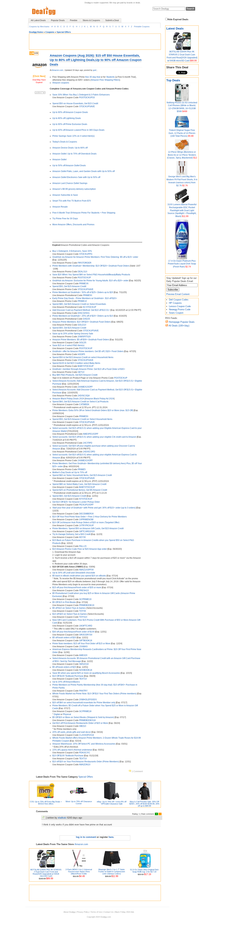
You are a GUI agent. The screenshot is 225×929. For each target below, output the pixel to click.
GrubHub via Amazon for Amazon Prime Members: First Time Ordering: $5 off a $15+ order (95, 257)
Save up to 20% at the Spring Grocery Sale (72, 333)
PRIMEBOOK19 (86, 605)
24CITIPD (87, 443)
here (111, 837)
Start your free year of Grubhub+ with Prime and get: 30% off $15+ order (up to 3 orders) (94, 507)
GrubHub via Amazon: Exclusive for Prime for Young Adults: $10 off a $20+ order (90, 280)
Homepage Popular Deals (181, 322)
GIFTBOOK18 (85, 640)
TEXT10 (83, 679)
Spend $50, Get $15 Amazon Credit (69, 286)
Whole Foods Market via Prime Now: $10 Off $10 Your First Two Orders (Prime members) (94, 693)
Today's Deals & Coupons (64, 142)
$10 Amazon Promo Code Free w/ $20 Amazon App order (79, 549)
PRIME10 (82, 301)
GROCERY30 (85, 635)
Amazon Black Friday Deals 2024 (68, 398)
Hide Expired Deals (178, 19)
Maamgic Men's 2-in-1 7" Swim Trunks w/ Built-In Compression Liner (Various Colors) (111, 871)
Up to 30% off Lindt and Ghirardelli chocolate (73, 572)
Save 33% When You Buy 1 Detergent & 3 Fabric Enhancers (81, 94)
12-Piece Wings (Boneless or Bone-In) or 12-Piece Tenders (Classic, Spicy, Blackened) (181, 155)
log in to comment (86, 837)
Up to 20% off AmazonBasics (66, 682)
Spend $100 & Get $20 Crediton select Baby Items (76, 363)
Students (110, 77)
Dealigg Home (36, 32)
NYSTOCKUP (85, 499)
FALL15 (82, 546)
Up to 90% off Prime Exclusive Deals (69, 124)
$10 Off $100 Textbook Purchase (67, 676)
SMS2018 (84, 664)
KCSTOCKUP (89, 307)
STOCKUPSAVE (87, 106)
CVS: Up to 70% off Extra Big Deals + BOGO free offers (46, 803)
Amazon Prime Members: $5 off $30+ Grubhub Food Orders (80, 339)
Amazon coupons (60, 83)
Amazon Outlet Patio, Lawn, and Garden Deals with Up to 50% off (83, 171)
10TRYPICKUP (86, 525)
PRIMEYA (83, 283)
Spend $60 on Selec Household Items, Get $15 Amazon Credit (82, 475)
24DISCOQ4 (84, 395)
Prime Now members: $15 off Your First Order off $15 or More (81, 643)
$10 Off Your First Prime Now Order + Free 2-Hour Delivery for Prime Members (89, 516)
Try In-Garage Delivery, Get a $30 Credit (71, 534)
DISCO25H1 (84, 313)
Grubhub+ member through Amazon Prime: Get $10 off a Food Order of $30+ (88, 369)
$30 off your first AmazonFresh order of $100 (73, 632)
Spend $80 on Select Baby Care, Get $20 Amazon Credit (79, 484)
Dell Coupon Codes (178, 299)
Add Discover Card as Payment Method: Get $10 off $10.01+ (81, 310)
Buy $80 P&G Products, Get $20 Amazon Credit (74, 375)
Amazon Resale (60, 207)
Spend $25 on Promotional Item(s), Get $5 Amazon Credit (79, 490)
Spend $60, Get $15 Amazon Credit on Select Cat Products (80, 401)
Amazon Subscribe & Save (65, 195)
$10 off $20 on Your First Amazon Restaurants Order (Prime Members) (85, 761)
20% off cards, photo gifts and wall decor (71, 732)
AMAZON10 (84, 764)
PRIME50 (87, 295)
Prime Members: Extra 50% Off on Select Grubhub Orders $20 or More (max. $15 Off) (92, 410)
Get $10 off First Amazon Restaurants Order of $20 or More (80, 723)
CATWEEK (84, 404)
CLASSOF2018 (86, 735)
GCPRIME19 (85, 599)
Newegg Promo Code (179, 309)
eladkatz (62, 817)
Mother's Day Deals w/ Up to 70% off (69, 472)
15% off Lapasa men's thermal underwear (72, 750)
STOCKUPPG (85, 254)
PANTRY (83, 691)
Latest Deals (175, 28)
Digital (57, 714)
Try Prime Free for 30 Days (65, 218)
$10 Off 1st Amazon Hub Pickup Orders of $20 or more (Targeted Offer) (85, 522)
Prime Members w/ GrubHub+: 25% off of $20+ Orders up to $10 (82, 316)
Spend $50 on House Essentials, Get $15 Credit (75, 103)
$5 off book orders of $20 (64, 637)
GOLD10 (82, 325)
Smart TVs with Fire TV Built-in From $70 (71, 201)
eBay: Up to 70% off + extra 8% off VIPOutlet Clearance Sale (111, 803)
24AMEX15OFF (85, 387)
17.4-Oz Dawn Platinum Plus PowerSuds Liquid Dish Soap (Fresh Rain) (182, 264)
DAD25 (86, 319)
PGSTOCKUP (84, 277)
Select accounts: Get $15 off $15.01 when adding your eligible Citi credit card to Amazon (94, 437)
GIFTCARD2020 (87, 531)
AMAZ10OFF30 (86, 570)
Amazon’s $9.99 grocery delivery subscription (74, 189)
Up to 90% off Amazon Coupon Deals (70, 112)
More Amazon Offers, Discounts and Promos (73, 224)
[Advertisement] (95, 42)
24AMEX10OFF (85, 460)
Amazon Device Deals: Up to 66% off (70, 148)
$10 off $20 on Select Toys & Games (69, 614)
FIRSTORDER (84, 263)
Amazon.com (57, 70)
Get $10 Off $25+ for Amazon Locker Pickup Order (76, 502)
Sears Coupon (176, 312)
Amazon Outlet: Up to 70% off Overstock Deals (74, 153)
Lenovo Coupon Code (180, 306)
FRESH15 (84, 590)
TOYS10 (83, 617)
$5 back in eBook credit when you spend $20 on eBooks (79, 575)
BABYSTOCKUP (86, 366)
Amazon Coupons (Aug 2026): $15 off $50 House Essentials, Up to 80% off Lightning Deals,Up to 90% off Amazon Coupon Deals (96, 60)
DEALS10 (82, 271)
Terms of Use (96, 912)
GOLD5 (82, 342)
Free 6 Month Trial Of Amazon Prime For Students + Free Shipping (83, 213)
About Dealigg (69, 912)
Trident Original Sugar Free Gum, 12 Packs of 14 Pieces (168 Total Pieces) (182, 133)
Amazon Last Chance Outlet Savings (69, 183)
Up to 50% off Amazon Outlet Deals (69, 165)
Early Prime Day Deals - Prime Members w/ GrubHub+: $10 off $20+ (84, 298)
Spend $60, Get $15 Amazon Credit (69, 496)
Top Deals (173, 80)
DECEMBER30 (86, 513)
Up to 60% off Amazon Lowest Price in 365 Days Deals (78, 130)
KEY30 (82, 537)
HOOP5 (81, 354)
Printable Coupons (142, 26)
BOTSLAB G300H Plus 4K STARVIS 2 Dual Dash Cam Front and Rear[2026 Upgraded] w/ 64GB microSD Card (45, 873)
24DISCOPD (89, 451)
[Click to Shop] (39, 73)
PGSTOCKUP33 (87, 97)
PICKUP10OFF (86, 505)
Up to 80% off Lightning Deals (66, 118)
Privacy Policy (83, 912)
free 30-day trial (92, 77)
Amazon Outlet (59, 159)
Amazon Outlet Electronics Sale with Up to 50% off (76, 177)
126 (31, 53)
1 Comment (137, 771)
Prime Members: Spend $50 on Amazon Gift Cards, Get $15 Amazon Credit (88, 528)
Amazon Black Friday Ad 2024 (99, 398)
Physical (67, 714)
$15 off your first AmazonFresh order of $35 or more (76, 587)
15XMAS (83, 646)
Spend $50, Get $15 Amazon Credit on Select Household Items (82, 419)
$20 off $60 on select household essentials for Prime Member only (83, 702)
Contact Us (108, 912)
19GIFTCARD (85, 626)
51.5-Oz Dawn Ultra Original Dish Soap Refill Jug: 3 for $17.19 (144, 871)
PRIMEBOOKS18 (87, 720)
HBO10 (82, 726)
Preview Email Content (177, 294)
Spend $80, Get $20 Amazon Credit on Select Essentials (79, 304)
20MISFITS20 (84, 336)
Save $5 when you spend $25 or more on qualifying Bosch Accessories (86, 673)
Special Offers (64, 32)
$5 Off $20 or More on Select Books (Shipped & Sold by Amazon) (83, 717)
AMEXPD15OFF (90, 434)
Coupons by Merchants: (39, 26)
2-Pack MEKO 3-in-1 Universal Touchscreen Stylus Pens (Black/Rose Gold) (79, 871)
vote (36, 53)
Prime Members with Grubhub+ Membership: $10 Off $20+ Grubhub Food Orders (90, 266)
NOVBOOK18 (85, 670)
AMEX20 (83, 655)
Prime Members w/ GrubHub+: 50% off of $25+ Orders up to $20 (82, 292)
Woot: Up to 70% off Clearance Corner (79, 802)
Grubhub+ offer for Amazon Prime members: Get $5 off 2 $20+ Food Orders (88, 351)
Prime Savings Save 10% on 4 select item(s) (73, 136)
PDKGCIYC (84, 752)
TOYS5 (82, 611)
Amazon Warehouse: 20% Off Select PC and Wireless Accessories (83, 744)
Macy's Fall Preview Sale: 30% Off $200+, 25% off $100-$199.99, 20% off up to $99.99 (144, 804)
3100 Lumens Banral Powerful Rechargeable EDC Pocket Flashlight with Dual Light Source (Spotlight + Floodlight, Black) (182, 210)
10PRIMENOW (86, 519)
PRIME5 (82, 469)
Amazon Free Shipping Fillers (105, 80)
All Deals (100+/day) (178, 325)
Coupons (49, 32)
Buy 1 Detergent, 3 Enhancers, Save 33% (72, 251)
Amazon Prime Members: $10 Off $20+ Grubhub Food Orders (81, 322)
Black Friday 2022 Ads (124, 912)
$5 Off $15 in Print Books (64, 602)
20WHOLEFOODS (88, 699)
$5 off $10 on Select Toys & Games (69, 608)
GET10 (81, 372)
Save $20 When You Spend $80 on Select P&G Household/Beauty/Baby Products (91, 274)
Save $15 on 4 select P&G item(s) (68, 345)
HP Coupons (175, 303)
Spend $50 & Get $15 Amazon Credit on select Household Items (82, 357)
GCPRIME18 (85, 711)
